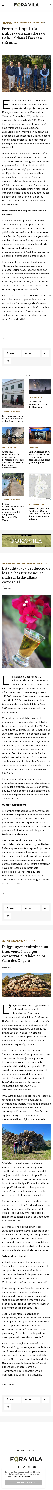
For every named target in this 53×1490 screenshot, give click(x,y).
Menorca (40, 22)
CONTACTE (31, 1450)
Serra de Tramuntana (12, 942)
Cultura (6, 940)
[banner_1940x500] (26, 540)
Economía (33, 448)
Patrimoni (7, 23)
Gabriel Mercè (7, 965)
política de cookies (21, 1476)
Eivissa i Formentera (22, 563)
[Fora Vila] (26, 5)
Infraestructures (26, 22)
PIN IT (28, 1145)
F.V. (3, 47)
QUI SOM (20, 1450)
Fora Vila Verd (9, 22)
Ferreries (16, 328)
